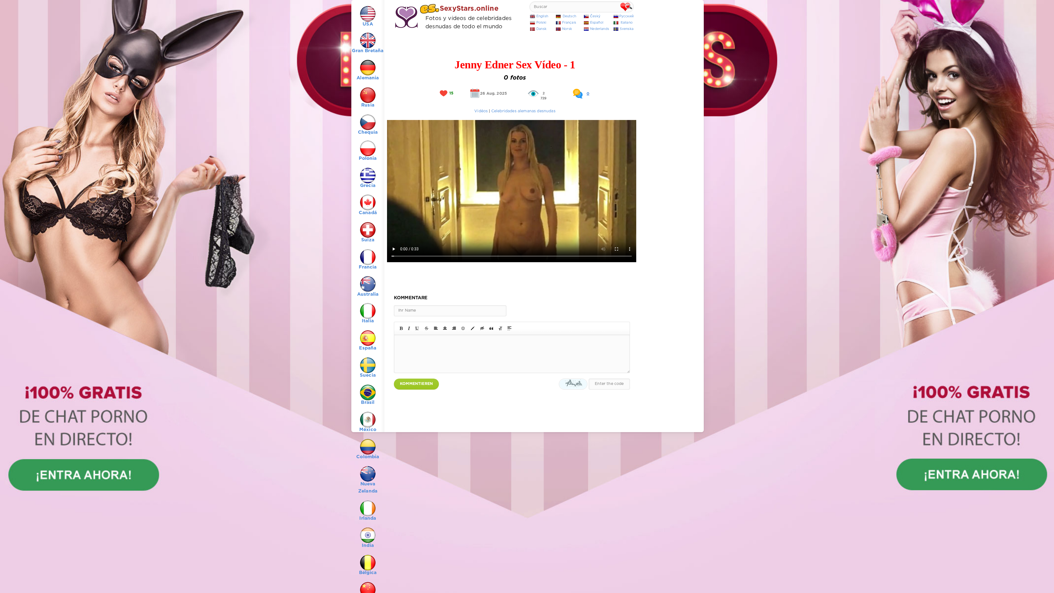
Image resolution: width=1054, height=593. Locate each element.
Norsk (567, 28)
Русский (626, 16)
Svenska (626, 28)
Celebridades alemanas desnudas (523, 111)
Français (569, 22)
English (542, 16)
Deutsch (569, 16)
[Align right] (454, 328)
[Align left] (436, 328)
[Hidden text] (482, 328)
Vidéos (481, 111)
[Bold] (401, 328)
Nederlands (599, 28)
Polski (541, 22)
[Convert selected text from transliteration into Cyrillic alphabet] (500, 328)
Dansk (541, 28)
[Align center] (445, 328)
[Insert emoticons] (463, 328)
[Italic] (409, 328)
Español (596, 22)
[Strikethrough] (426, 328)
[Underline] (417, 328)
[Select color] (472, 328)
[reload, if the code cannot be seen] (573, 384)
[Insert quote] (491, 328)
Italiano (627, 22)
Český (595, 16)
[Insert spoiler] (509, 328)
